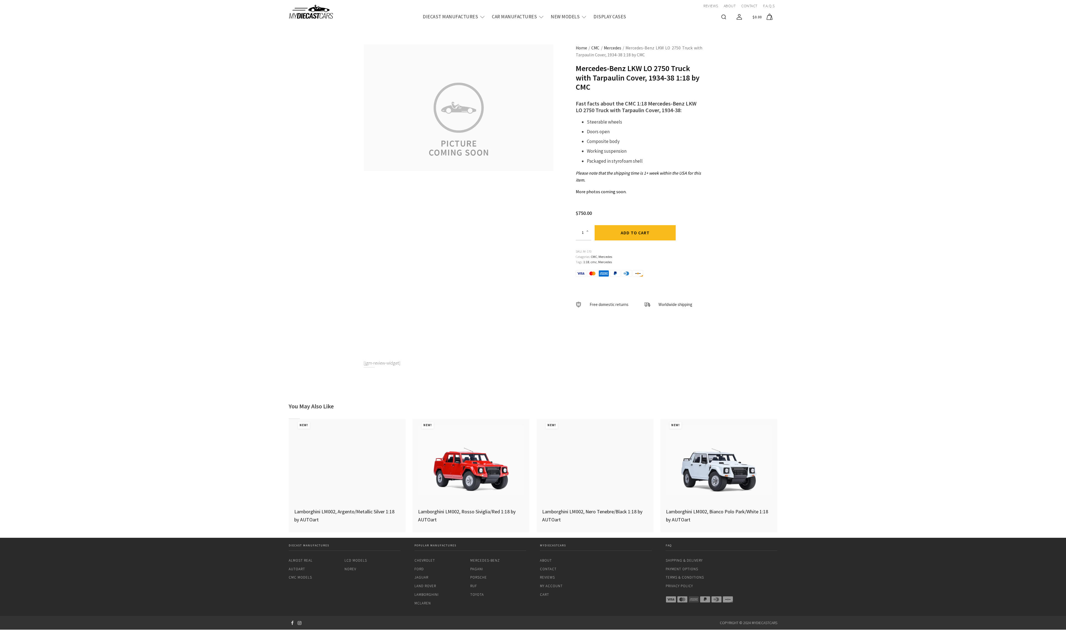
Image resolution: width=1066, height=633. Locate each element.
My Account (551, 586)
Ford (419, 569)
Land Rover (425, 586)
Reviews (710, 5)
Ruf (473, 586)
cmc (593, 262)
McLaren (422, 603)
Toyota (477, 594)
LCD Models (356, 560)
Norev (350, 569)
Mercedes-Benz (485, 560)
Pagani (476, 569)
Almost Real (301, 560)
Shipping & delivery (684, 560)
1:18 (586, 262)
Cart (544, 594)
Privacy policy (679, 586)
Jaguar (421, 577)
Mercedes (612, 48)
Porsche (478, 577)
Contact (749, 5)
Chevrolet (424, 560)
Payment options (682, 569)
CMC (595, 48)
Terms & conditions (685, 577)
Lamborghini (426, 594)
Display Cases (610, 17)
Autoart (297, 569)
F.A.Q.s (769, 5)
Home (581, 48)
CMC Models (300, 577)
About (730, 5)
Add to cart (635, 232)
